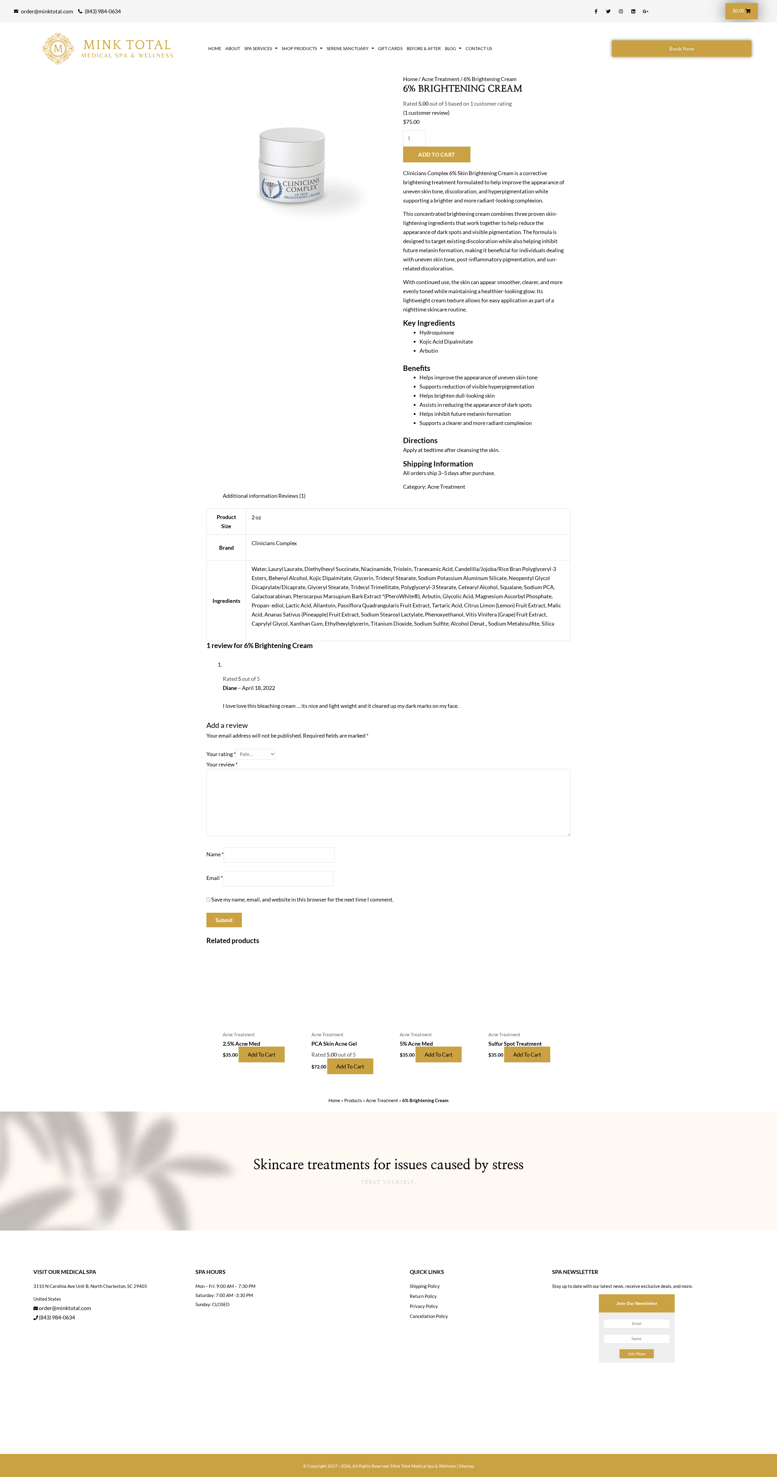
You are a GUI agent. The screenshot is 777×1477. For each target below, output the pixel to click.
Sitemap (466, 1466)
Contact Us (479, 48)
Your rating (221, 753)
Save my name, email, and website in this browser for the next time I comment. (302, 899)
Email (214, 878)
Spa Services (258, 48)
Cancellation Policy (429, 1316)
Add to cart (436, 154)
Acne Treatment (441, 79)
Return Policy (423, 1296)
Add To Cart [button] (262, 1054)
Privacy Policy (424, 1306)
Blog (450, 48)
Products (353, 1100)
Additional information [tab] (250, 495)
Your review (222, 764)
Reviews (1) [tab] (291, 495)
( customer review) (426, 112)
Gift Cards (390, 48)
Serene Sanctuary (347, 48)
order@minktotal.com (65, 1308)
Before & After (424, 48)
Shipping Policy (425, 1286)
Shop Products (299, 48)
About (233, 48)
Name (215, 854)
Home (214, 48)
